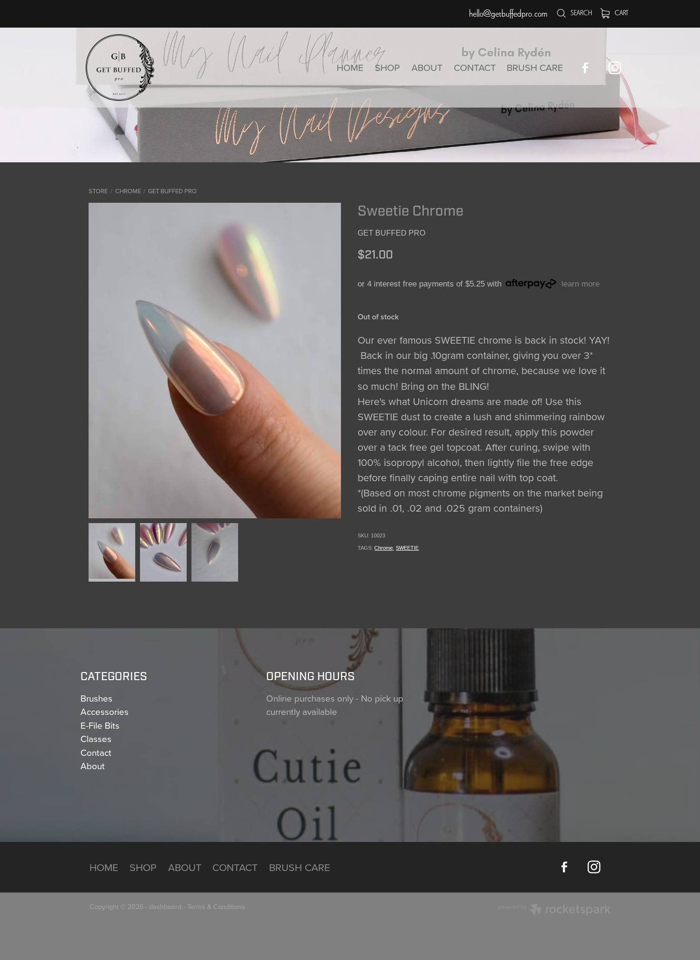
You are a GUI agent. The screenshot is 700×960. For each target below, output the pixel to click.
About (92, 765)
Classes (95, 738)
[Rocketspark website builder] (554, 910)
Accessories (104, 711)
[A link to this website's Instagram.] (615, 67)
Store (98, 191)
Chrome (128, 191)
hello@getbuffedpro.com (508, 14)
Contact (95, 752)
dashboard (165, 906)
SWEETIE (407, 548)
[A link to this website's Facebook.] (585, 67)
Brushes (96, 698)
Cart (621, 13)
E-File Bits (100, 725)
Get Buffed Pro (172, 191)
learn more (580, 283)
